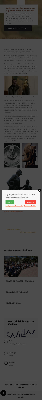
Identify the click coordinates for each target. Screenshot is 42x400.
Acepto (10, 202)
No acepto (30, 202)
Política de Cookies (30, 206)
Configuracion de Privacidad (14, 206)
